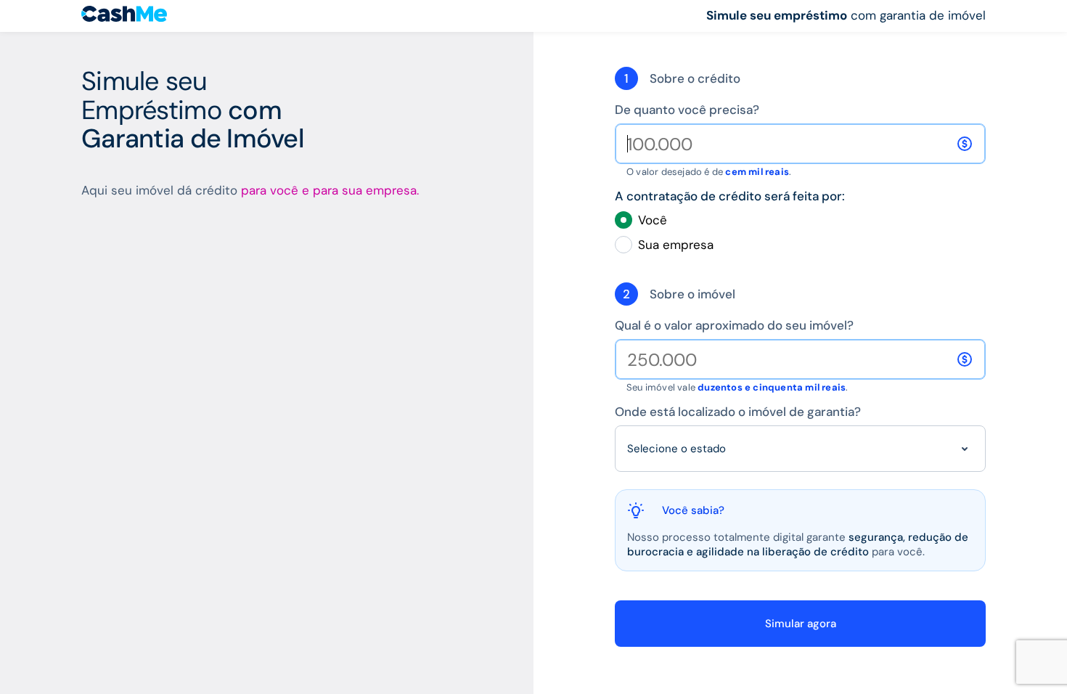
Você (652, 220)
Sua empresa (676, 245)
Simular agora (800, 623)
